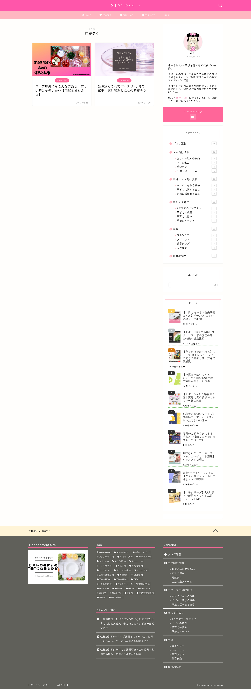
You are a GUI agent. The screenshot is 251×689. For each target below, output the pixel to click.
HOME (88, 15)
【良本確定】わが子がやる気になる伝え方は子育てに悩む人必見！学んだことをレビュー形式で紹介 (127, 623)
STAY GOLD (125, 5)
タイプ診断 (120, 561)
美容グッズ (196, 243)
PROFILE (106, 15)
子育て (137, 579)
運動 (102, 597)
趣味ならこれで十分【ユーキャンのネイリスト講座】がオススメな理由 (199, 456)
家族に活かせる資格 (196, 193)
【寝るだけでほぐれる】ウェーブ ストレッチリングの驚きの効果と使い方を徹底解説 (199, 356)
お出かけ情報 (122, 552)
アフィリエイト (106, 557)
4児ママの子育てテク (196, 208)
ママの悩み (196, 162)
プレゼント (104, 570)
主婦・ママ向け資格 (194, 179)
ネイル (122, 566)
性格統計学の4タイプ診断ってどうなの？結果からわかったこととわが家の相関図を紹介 (126, 638)
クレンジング (126, 557)
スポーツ (104, 561)
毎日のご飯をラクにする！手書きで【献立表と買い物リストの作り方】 (199, 436)
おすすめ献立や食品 (196, 158)
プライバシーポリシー (41, 685)
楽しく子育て (194, 202)
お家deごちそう (142, 552)
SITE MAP (128, 15)
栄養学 (118, 588)
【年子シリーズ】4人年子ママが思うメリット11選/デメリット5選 (198, 495)
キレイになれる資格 (196, 185)
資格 (130, 593)
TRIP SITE (150, 15)
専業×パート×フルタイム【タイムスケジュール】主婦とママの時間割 (199, 476)
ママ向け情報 (194, 152)
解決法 (116, 593)
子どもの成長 (196, 212)
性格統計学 (144, 584)
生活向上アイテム (196, 171)
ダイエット (196, 239)
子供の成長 (104, 579)
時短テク (196, 166)
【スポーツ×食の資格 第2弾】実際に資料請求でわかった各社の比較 (199, 397)
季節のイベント (196, 220)
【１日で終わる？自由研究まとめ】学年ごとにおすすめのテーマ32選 (199, 315)
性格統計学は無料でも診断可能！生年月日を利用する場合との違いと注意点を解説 (127, 651)
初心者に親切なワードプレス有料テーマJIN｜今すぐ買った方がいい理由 (199, 417)
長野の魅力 (194, 256)
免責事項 (61, 685)
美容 (194, 229)
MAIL (166, 15)
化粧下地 (138, 575)
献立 (131, 588)
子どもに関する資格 (196, 189)
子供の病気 (121, 579)
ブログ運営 (194, 143)
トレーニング (105, 566)
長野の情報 (116, 597)
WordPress (104, 552)
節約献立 (145, 588)
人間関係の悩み (106, 575)
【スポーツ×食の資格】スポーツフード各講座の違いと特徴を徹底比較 (199, 335)
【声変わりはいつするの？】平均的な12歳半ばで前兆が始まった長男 (198, 377)
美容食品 (196, 248)
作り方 (123, 575)
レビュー (142, 570)
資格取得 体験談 (146, 593)
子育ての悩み (196, 216)
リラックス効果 (123, 570)
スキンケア (196, 235)
